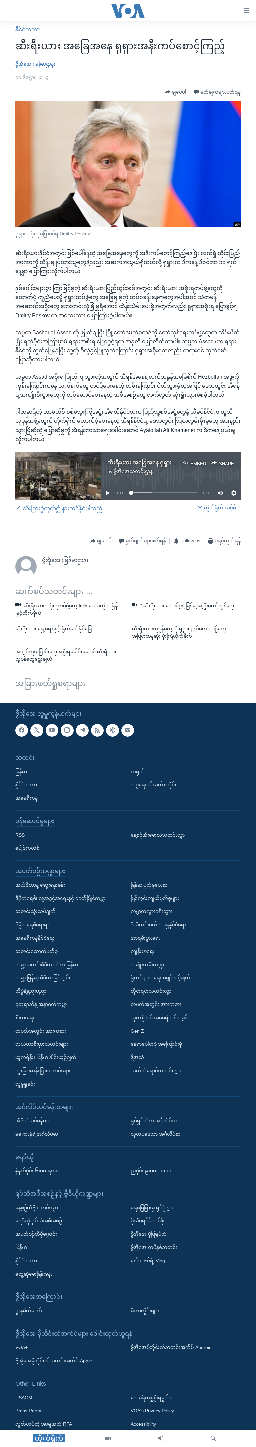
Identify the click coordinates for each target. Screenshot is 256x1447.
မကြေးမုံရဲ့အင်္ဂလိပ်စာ (36, 1134)
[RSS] (97, 730)
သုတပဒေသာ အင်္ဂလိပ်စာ (155, 1134)
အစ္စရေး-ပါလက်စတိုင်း (153, 784)
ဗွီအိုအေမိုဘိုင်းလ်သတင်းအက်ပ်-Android (171, 1347)
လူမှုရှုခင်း (25, 1083)
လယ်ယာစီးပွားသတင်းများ (41, 1044)
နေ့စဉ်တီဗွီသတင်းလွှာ (36, 1207)
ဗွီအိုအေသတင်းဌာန (133, 471)
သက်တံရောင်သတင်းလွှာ (156, 1070)
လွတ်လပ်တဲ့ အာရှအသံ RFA (43, 1424)
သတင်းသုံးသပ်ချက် (35, 911)
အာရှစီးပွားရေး (145, 938)
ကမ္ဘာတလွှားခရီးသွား (151, 911)
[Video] (108, 1438)
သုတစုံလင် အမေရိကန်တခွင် (159, 1017)
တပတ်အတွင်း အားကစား (40, 1030)
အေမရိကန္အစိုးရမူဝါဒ (151, 1397)
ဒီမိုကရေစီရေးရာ (32, 924)
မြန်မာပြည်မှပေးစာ (149, 884)
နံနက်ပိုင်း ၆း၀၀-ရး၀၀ (37, 1170)
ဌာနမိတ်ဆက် (28, 1310)
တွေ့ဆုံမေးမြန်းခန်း (33, 1273)
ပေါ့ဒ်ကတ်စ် (27, 848)
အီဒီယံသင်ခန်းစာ (32, 1120)
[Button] (175, 92)
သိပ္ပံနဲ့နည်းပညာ (30, 991)
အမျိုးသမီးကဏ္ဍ (147, 964)
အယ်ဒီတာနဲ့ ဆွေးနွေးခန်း (40, 884)
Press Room (28, 1410)
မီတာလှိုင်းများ (145, 1310)
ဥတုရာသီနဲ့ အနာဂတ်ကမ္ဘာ (41, 1004)
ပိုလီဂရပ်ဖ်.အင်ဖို (147, 1220)
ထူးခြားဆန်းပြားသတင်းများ (43, 1070)
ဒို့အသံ (137, 1057)
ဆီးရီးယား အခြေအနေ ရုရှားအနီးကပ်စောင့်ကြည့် (162, 462)
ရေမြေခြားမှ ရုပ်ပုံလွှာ (152, 1207)
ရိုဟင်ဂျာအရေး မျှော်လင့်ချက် (160, 977)
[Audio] (161, 1438)
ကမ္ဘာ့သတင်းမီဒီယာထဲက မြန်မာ (46, 964)
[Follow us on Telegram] (82, 730)
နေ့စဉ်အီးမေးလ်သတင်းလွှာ (158, 834)
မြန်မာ (21, 771)
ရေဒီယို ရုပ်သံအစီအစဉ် (38, 1220)
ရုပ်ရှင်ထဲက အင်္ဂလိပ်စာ (154, 1120)
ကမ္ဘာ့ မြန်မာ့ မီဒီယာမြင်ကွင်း (42, 977)
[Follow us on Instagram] (67, 730)
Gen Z (137, 1030)
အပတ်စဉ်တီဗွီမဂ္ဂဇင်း (36, 1234)
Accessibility (143, 1424)
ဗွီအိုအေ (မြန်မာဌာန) (35, 64)
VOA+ (21, 1347)
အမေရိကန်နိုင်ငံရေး (35, 938)
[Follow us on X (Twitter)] (36, 730)
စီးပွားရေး (25, 1017)
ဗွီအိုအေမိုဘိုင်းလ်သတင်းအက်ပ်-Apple (53, 1360)
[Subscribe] (127, 730)
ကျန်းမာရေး (143, 951)
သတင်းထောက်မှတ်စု (36, 951)
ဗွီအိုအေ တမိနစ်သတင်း (154, 1247)
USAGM (23, 1397)
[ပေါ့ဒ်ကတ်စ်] (112, 730)
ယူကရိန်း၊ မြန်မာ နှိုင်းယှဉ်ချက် (45, 1057)
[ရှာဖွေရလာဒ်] (213, 1438)
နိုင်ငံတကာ (27, 29)
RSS (20, 834)
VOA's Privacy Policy (152, 1410)
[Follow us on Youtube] (52, 730)
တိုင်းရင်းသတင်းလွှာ (151, 991)
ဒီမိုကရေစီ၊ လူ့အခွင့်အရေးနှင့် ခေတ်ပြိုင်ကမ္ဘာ (60, 898)
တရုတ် (138, 771)
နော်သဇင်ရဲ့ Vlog (148, 1260)
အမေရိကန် (26, 798)
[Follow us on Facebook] (21, 730)
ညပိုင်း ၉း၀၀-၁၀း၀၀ (151, 1170)
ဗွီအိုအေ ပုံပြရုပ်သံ (149, 1234)
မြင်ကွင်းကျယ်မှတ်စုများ (155, 898)
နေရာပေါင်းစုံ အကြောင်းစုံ (156, 1044)
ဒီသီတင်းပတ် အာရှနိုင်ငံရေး (158, 924)
